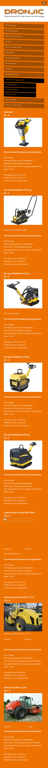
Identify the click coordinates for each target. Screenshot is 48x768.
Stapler (8, 69)
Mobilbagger (11, 31)
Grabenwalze (11, 89)
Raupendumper (12, 58)
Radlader (9, 52)
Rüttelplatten (11, 84)
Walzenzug (10, 94)
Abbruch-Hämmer (14, 36)
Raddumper (11, 63)
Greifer (8, 41)
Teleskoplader (12, 74)
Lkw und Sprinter (13, 105)
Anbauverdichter (13, 47)
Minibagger (10, 25)
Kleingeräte (10, 99)
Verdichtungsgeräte (14, 80)
